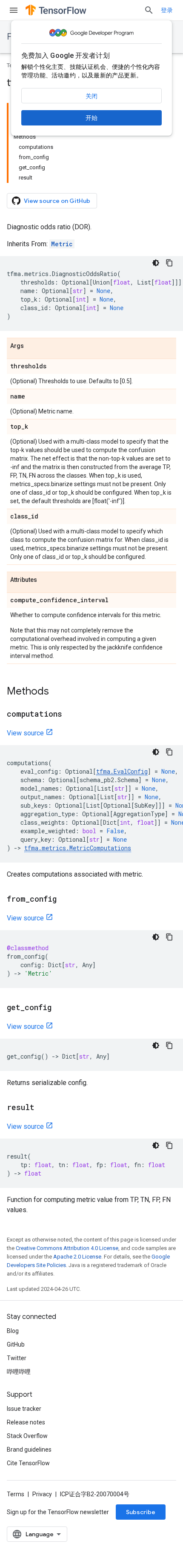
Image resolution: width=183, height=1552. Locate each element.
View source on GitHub (57, 201)
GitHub (16, 1344)
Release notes (26, 1422)
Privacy (42, 1494)
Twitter (16, 1358)
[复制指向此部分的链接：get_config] (60, 1008)
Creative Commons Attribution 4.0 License (67, 1248)
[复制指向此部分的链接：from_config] (65, 899)
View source (25, 733)
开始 (91, 118)
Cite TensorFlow (28, 1463)
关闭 (91, 96)
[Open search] (149, 10)
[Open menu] (13, 10)
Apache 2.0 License (77, 1256)
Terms (15, 1494)
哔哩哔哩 (19, 1371)
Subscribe (140, 1512)
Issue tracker (24, 1408)
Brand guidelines (29, 1449)
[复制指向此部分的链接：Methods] (57, 692)
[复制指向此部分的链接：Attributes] (45, 580)
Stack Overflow (27, 1435)
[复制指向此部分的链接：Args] (32, 346)
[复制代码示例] (169, 263)
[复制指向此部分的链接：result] (42, 1108)
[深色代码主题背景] (156, 263)
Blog (13, 1330)
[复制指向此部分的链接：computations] (70, 714)
